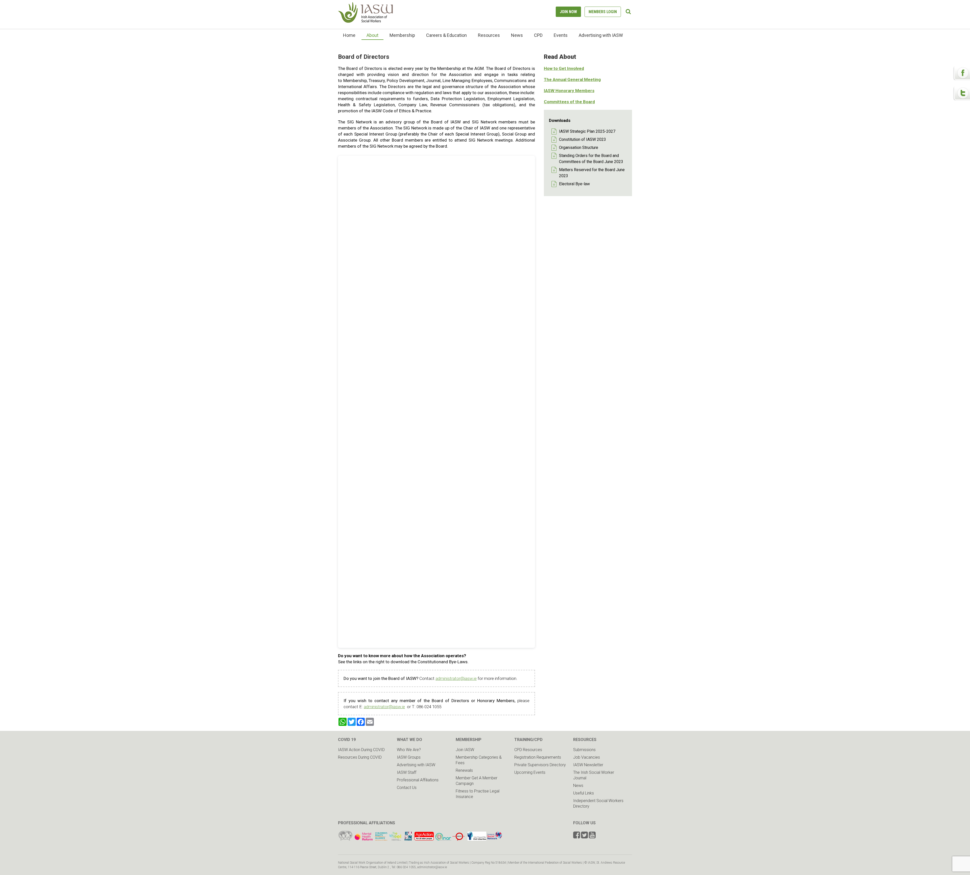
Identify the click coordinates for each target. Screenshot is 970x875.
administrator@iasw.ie (456, 678)
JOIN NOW (568, 11)
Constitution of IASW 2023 (582, 139)
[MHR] (363, 839)
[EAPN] (408, 839)
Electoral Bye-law (574, 183)
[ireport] (458, 839)
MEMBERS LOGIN (603, 11)
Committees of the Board (569, 101)
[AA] (424, 839)
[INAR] (443, 839)
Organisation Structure (578, 147)
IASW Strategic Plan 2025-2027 (587, 131)
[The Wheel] (388, 839)
